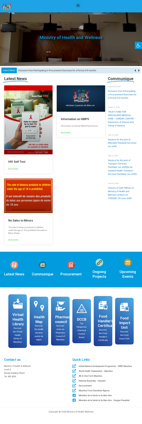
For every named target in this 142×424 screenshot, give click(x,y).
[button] (138, 45)
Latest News (14, 274)
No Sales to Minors (20, 220)
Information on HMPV (75, 119)
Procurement (71, 274)
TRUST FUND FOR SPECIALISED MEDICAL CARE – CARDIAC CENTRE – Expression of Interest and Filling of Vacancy (75, 70)
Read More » (13, 169)
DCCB (81, 319)
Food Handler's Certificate (107, 321)
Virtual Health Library (18, 319)
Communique (42, 274)
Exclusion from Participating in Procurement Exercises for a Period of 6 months (122, 94)
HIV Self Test (16, 161)
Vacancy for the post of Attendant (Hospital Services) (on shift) (122, 143)
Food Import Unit (124, 323)
